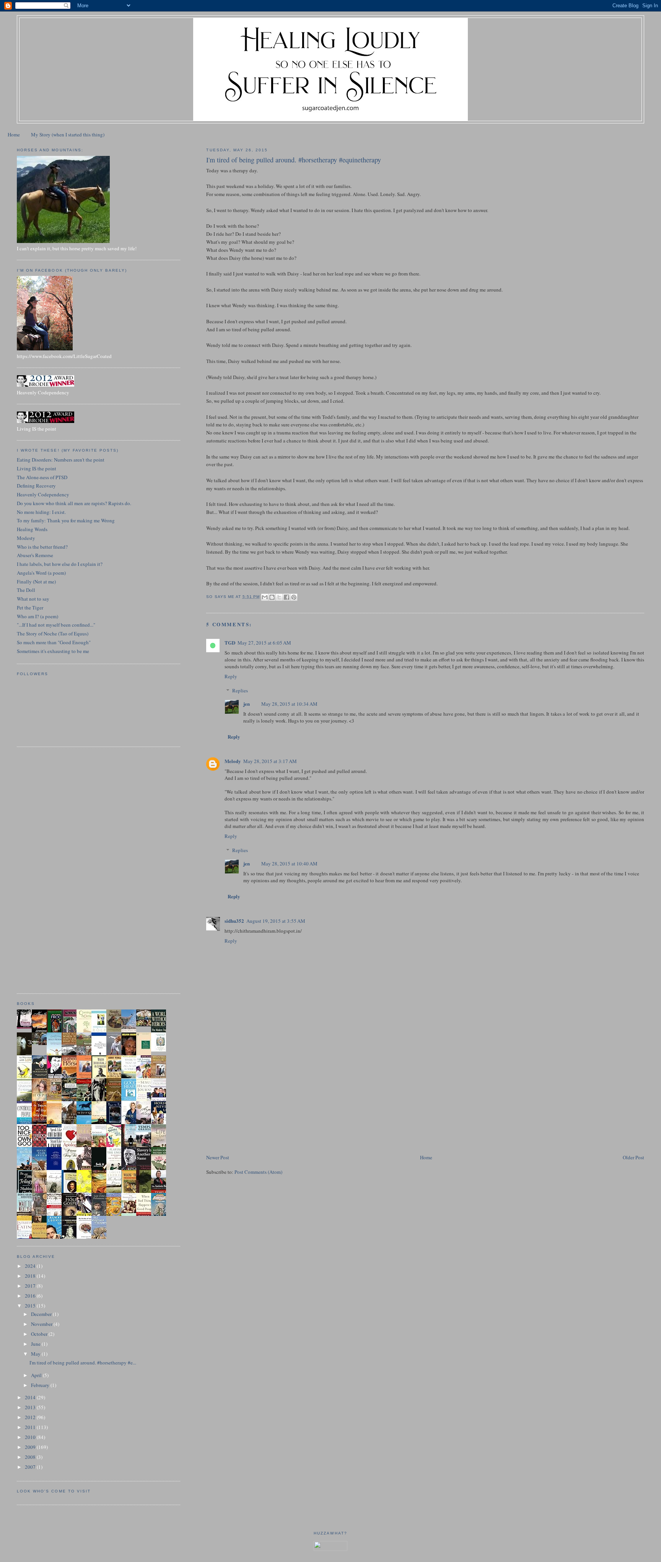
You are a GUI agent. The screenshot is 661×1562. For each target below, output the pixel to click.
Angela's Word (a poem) (41, 572)
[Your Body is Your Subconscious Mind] (160, 1049)
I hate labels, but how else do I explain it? (60, 564)
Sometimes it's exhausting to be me (53, 651)
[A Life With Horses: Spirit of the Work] (41, 1043)
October (40, 1333)
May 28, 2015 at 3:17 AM (270, 761)
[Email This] (265, 597)
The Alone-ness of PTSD (42, 477)
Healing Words (32, 529)
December (42, 1314)
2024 (31, 1265)
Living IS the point (36, 468)
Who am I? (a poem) (37, 616)
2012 (31, 1417)
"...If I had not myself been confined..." (56, 624)
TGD (230, 642)
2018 (31, 1275)
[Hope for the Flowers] (86, 1192)
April (37, 1375)
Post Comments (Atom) (258, 1171)
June (36, 1343)
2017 (31, 1285)
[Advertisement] (263, 1099)
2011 (31, 1427)
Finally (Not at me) (36, 581)
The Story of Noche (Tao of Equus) (52, 633)
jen (246, 703)
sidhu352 (234, 920)
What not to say (33, 598)
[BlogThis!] (272, 597)
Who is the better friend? (42, 546)
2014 (31, 1397)
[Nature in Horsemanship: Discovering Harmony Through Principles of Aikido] (41, 1077)
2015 (31, 1305)
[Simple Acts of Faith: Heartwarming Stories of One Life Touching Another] (115, 1030)
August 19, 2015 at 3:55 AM (275, 920)
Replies (240, 690)
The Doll (26, 590)
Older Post (633, 1157)
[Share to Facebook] (286, 597)
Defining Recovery (36, 485)
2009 (31, 1447)
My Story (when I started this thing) (67, 134)
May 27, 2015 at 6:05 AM (264, 642)
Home (14, 134)
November (42, 1324)
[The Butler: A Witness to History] (130, 1146)
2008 (31, 1456)
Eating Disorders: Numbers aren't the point (60, 459)
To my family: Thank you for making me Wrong (66, 520)
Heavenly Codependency (43, 494)
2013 (31, 1407)
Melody (233, 761)
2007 (31, 1466)
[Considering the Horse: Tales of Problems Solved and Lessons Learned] (56, 1100)
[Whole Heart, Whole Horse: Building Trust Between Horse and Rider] (160, 1077)
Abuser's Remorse (35, 555)
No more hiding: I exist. (41, 512)
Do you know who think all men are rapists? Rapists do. (74, 503)
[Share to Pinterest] (294, 597)
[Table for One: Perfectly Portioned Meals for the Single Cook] (145, 1024)
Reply (231, 676)
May (36, 1353)
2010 (31, 1437)
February (40, 1385)
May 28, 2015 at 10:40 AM (289, 863)
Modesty (26, 538)
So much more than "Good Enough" (54, 642)
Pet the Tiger (30, 607)
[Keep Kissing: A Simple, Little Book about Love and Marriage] (26, 1026)
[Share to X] (279, 597)
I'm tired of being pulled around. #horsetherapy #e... (82, 1362)
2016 (31, 1295)
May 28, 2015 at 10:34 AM (289, 703)
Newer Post (217, 1157)
